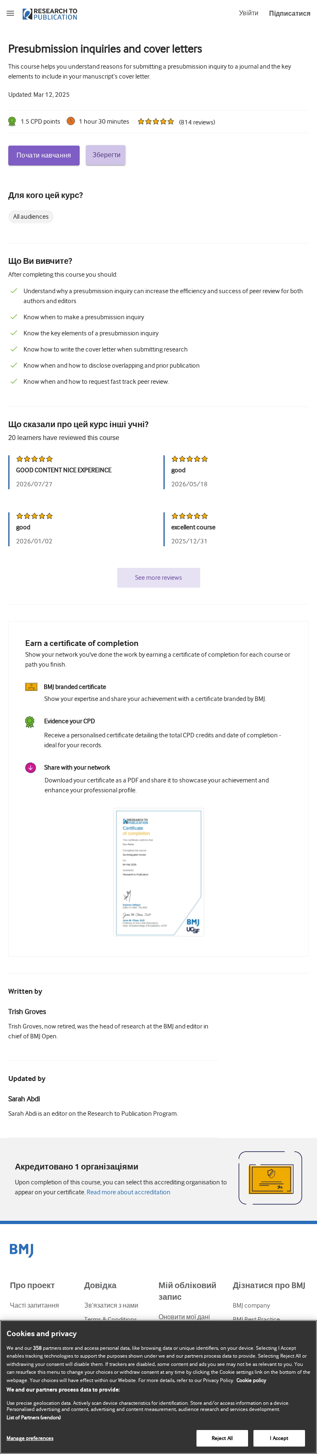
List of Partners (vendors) (34, 1417)
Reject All (222, 1438)
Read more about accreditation (127, 1192)
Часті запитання (34, 1305)
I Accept (279, 1438)
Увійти (248, 13)
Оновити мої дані (184, 1317)
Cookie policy (251, 1380)
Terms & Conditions (110, 1319)
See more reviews (158, 577)
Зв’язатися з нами (111, 1305)
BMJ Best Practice (256, 1319)
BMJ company (251, 1305)
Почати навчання (44, 155)
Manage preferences (30, 1438)
